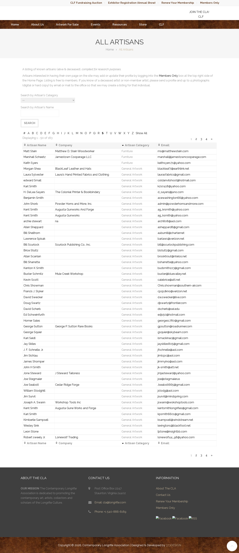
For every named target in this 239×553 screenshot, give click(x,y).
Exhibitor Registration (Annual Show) (131, 2)
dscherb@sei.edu (169, 309)
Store (143, 24)
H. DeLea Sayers (34, 192)
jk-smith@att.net (168, 367)
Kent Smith (30, 209)
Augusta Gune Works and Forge (75, 408)
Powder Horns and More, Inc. (73, 203)
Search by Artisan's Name (37, 107)
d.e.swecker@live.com (172, 297)
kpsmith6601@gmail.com (174, 414)
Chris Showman (33, 285)
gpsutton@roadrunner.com (175, 326)
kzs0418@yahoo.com (172, 186)
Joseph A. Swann (34, 402)
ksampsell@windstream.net (175, 419)
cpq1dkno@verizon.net (172, 291)
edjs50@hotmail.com (171, 314)
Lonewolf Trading (66, 437)
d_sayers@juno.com (171, 192)
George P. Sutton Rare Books (74, 326)
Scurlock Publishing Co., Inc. (73, 244)
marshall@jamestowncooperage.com (182, 157)
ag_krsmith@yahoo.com (173, 209)
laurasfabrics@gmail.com (174, 174)
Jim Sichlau (30, 355)
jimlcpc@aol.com (169, 355)
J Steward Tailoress (67, 373)
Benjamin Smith (33, 197)
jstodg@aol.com (168, 390)
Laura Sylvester (33, 174)
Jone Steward (32, 373)
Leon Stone (30, 431)
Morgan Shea (32, 168)
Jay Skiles (29, 343)
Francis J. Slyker (33, 291)
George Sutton (33, 326)
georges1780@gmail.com (174, 320)
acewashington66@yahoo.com (178, 197)
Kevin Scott (30, 279)
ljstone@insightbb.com (172, 431)
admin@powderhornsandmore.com (180, 203)
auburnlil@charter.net (171, 233)
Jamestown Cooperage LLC (73, 157)
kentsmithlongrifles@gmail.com (178, 408)
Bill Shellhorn (31, 233)
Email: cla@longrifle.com (110, 502)
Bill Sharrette (31, 262)
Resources (120, 24)
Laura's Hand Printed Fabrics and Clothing (82, 174)
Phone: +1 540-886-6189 (110, 511)
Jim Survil (29, 396)
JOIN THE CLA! (199, 12)
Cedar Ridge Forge (67, 384)
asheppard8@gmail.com (173, 227)
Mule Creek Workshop (69, 273)
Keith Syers (30, 163)
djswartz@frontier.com (172, 303)
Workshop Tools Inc (68, 402)
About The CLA (166, 488)
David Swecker (33, 297)
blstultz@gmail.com (171, 250)
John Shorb (30, 203)
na (56, 221)
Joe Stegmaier (32, 379)
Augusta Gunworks (67, 215)
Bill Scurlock (31, 244)
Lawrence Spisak (34, 238)
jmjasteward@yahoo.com (174, 373)
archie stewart (32, 221)
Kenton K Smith (33, 268)
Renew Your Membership (177, 2)
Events (95, 24)
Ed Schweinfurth (34, 314)
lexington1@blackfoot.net (174, 425)
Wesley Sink (31, 425)
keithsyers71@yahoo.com (174, 163)
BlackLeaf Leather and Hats (73, 168)
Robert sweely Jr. (34, 437)
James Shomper (33, 361)
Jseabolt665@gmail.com (174, 384)
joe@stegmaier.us (169, 379)
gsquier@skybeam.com (173, 332)
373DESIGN (173, 545)
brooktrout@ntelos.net (172, 256)
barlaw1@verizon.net (171, 238)
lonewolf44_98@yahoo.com (176, 437)
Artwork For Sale (67, 24)
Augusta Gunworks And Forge (74, 209)
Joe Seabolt (31, 384)
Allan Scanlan (32, 256)
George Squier (32, 332)
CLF (161, 24)
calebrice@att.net (169, 279)
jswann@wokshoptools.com (176, 402)
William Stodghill (34, 390)
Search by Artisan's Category (39, 95)
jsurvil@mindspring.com (173, 396)
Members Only (209, 2)
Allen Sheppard (33, 227)
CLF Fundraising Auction (86, 2)
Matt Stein (30, 151)
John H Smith (32, 367)
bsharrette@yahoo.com (173, 262)
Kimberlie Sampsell (35, 419)
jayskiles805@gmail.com (173, 343)
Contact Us (163, 495)
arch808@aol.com (169, 221)
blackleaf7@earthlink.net (173, 168)
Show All (141, 133)
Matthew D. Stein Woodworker (74, 151)
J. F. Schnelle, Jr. (33, 349)
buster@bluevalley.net (172, 273)
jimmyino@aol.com (170, 361)
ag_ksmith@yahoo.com (173, 215)
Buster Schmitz (33, 273)
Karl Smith (30, 186)
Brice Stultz (30, 250)
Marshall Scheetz (34, 157)
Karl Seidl (29, 338)
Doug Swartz (31, 303)
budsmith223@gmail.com (174, 268)
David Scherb (32, 309)
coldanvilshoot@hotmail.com (177, 180)
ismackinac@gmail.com (173, 338)
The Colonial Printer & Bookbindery (77, 192)
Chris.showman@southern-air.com (179, 285)
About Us (37, 24)
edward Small (32, 180)
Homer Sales (31, 320)
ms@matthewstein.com (173, 151)
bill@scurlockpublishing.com (176, 244)
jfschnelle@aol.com (170, 349)
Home (15, 24)
